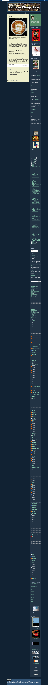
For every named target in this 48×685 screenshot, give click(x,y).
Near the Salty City (34, 439)
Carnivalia (32, 287)
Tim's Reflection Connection (36, 394)
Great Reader (34, 416)
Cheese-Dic (32, 290)
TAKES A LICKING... (34, 181)
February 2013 (34, 242)
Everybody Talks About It (34, 294)
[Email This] (22, 65)
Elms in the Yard (34, 342)
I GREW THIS (34, 350)
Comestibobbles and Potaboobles (35, 291)
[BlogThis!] (23, 65)
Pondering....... (34, 446)
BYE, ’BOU (33, 218)
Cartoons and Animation (34, 288)
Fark (32, 589)
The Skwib (33, 486)
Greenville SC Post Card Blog (36, 344)
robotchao (33, 556)
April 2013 (33, 165)
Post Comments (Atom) (14, 80)
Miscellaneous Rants (19, 65)
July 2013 (33, 162)
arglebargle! (33, 511)
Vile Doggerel (32, 317)
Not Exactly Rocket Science (35, 364)
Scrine (33, 562)
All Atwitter (33, 320)
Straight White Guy (36, 99)
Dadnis (32, 293)
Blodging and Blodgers (34, 286)
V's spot (33, 492)
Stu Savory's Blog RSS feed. (35, 467)
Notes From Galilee (34, 552)
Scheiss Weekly (34, 456)
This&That (33, 390)
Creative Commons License (18, 681)
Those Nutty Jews (33, 315)
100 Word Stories (34, 503)
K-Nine (32, 128)
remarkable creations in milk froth (13, 54)
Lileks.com (32, 594)
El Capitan (32, 125)
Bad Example (34, 513)
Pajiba (33, 554)
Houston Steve (38, 75)
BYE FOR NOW (32, 265)
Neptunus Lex (34, 548)
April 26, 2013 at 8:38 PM (13, 74)
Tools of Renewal (34, 490)
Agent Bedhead (34, 507)
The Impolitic (34, 484)
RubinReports (34, 558)
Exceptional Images (13, 65)
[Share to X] (24, 65)
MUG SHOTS (11, 16)
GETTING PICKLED (34, 183)
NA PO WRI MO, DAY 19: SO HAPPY (36, 196)
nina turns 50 (34, 550)
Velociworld (33, 398)
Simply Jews (34, 460)
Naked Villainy (34, 435)
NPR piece (23, 58)
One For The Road (34, 366)
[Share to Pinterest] (26, 65)
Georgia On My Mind (35, 414)
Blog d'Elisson (34, 578)
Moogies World (34, 359)
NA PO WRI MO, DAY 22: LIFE (35, 190)
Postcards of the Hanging (35, 448)
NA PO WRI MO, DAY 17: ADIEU (35, 202)
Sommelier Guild (33, 313)
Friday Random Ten (33, 297)
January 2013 (33, 243)
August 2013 (33, 161)
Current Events (33, 292)
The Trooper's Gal (34, 488)
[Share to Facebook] (25, 65)
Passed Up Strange (34, 444)
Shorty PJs (33, 458)
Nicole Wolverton (34, 362)
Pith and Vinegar (33, 309)
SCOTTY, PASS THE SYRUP (35, 201)
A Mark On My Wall (34, 505)
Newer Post (8, 78)
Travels (32, 316)
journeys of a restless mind (35, 422)
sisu (32, 462)
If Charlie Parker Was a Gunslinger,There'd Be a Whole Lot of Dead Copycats (36, 534)
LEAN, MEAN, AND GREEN (35, 200)
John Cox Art (34, 352)
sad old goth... (34, 454)
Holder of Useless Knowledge (36, 348)
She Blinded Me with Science (34, 312)
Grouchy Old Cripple (35, 346)
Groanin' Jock (34, 418)
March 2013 (33, 241)
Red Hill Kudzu (34, 450)
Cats (32, 289)
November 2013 (34, 158)
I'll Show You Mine (34, 420)
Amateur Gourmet (34, 509)
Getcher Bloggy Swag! (35, 638)
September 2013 (34, 160)
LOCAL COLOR (34, 231)
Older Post (27, 78)
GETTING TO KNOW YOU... (35, 199)
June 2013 (33, 163)
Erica (11, 69)
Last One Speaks (34, 426)
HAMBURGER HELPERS (35, 189)
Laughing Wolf (34, 354)
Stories (32, 314)
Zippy (32, 601)
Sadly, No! (33, 560)
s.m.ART (33, 452)
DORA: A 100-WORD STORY (35, 226)
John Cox (32, 85)
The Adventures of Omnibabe (36, 386)
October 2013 (33, 159)
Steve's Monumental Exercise (34, 583)
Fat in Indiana (34, 412)
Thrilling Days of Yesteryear (35, 392)
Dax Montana (32, 92)
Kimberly (32, 112)
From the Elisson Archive (34, 298)
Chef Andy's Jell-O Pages (34, 586)
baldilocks (33, 410)
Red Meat (32, 597)
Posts (32, 250)
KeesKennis (33, 424)
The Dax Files (34, 388)
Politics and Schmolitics (34, 310)
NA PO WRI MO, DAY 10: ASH (35, 219)
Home (18, 78)
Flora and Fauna (33, 296)
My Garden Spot (34, 360)
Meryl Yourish (34, 109)
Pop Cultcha (32, 311)
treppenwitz (33, 396)
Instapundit (33, 536)
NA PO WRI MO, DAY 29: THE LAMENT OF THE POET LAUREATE (35, 173)
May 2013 (33, 164)
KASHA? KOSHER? (33, 275)
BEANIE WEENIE (33, 255)
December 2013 (34, 157)
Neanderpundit (34, 437)
